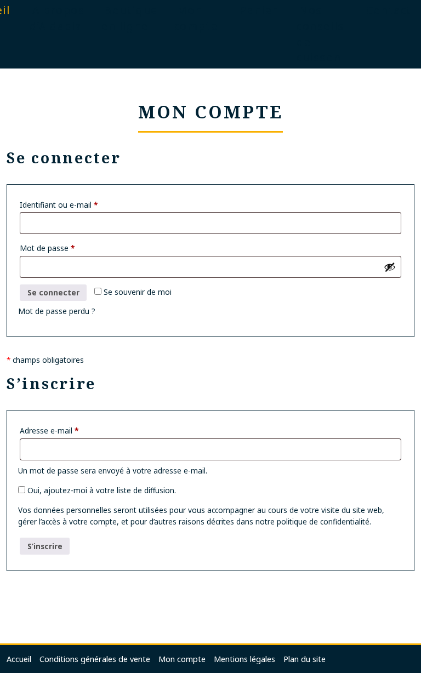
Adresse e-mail (49, 430)
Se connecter (53, 292)
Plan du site (304, 659)
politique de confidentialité (323, 521)
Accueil (19, 659)
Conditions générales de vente (94, 659)
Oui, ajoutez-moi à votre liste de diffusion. (100, 490)
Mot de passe (47, 248)
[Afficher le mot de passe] (390, 267)
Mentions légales (244, 659)
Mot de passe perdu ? (56, 311)
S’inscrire (44, 546)
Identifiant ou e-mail (59, 204)
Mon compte (182, 659)
